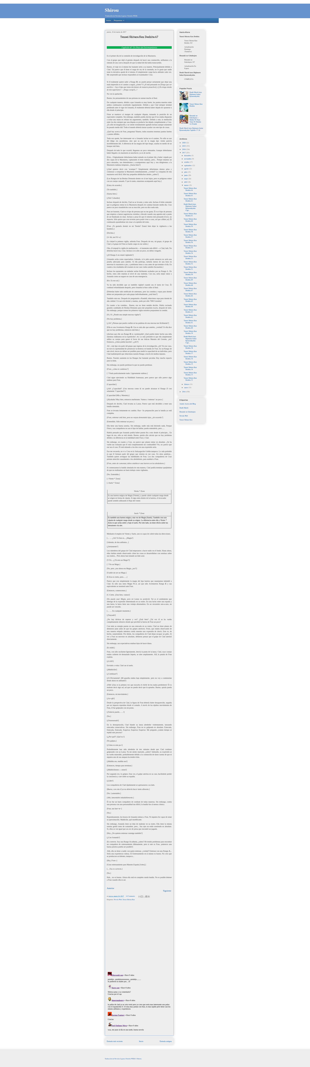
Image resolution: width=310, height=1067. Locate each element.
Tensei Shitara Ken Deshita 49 (190, 279)
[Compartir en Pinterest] (148, 896)
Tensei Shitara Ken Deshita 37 (190, 352)
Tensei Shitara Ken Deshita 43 (190, 311)
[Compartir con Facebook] (146, 896)
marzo (186, 185)
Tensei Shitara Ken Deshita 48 (190, 284)
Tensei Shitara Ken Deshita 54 (190, 252)
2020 (184, 142)
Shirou (112, 9)
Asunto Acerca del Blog (187, 404)
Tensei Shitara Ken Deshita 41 (190, 321)
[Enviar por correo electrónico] (139, 896)
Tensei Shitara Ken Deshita (196, 105)
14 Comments (130, 896)
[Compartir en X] (144, 896)
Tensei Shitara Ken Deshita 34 (190, 368)
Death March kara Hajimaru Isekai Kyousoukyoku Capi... (190, 207)
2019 (184, 146)
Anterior (110, 888)
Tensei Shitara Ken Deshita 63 (190, 194)
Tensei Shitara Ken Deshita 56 (190, 241)
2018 (184, 149)
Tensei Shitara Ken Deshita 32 (190, 379)
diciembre (187, 155)
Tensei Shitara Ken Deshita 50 (190, 273)
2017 (184, 152)
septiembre (188, 165)
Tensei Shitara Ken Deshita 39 (190, 332)
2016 (184, 391)
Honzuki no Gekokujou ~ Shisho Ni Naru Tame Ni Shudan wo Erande (195, 119)
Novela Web (118, 899)
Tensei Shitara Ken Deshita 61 (190, 214)
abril (186, 182)
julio (186, 172)
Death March (183, 408)
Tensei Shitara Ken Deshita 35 (190, 363)
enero (186, 387)
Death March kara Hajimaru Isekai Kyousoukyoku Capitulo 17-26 (191, 129)
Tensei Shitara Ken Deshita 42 (190, 316)
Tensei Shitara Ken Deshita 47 (190, 289)
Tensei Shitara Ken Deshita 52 (190, 263)
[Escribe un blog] (142, 896)
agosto (186, 169)
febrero (187, 384)
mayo (186, 178)
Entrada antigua (166, 1041)
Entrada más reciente (115, 1041)
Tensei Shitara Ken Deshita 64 (190, 189)
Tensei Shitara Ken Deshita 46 (190, 295)
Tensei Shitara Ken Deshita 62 (190, 200)
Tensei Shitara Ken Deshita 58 (190, 230)
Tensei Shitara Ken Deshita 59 (190, 225)
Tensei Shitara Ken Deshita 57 (190, 236)
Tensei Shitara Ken (129, 899)
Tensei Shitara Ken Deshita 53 (190, 257)
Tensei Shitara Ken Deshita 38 (190, 347)
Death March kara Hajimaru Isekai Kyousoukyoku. (196, 94)
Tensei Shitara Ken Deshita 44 (190, 305)
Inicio (108, 20)
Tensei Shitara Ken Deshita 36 (190, 357)
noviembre (188, 159)
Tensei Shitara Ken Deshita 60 (190, 220)
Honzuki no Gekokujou (187, 412)
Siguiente (167, 891)
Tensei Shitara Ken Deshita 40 (190, 327)
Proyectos (118, 20)
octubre (187, 162)
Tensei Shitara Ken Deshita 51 (190, 268)
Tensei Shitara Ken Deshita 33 (190, 373)
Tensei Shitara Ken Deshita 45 (190, 300)
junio (186, 175)
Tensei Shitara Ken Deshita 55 (190, 247)
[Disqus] (139, 936)
